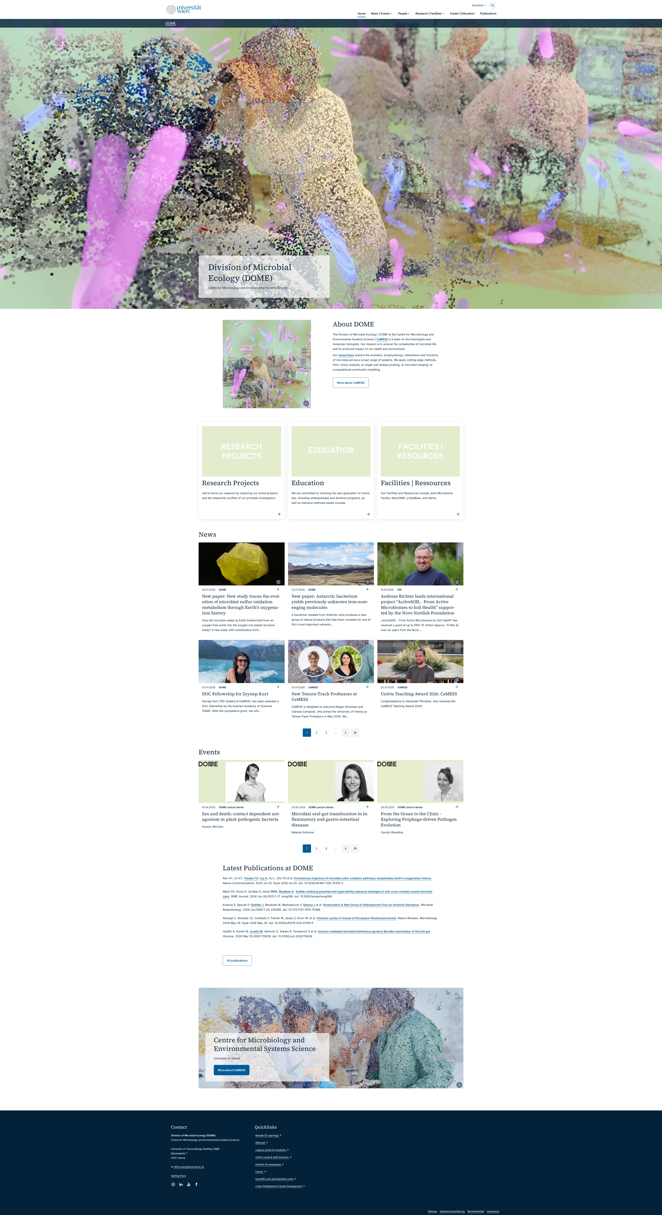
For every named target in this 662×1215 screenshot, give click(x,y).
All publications (237, 960)
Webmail (260, 1142)
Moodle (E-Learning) (267, 1135)
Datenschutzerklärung (452, 1211)
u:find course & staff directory (272, 1157)
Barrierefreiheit (476, 1211)
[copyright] (306, 403)
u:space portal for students (271, 1149)
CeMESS (382, 339)
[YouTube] (188, 1184)
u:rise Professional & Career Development (279, 1186)
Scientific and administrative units (274, 1178)
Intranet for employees (268, 1164)
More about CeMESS (350, 382)
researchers (346, 355)
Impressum (493, 1211)
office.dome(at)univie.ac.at (189, 1166)
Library (259, 1171)
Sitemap (432, 1211)
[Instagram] (173, 1184)
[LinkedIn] (180, 1184)
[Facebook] (196, 1184)
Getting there (178, 1175)
